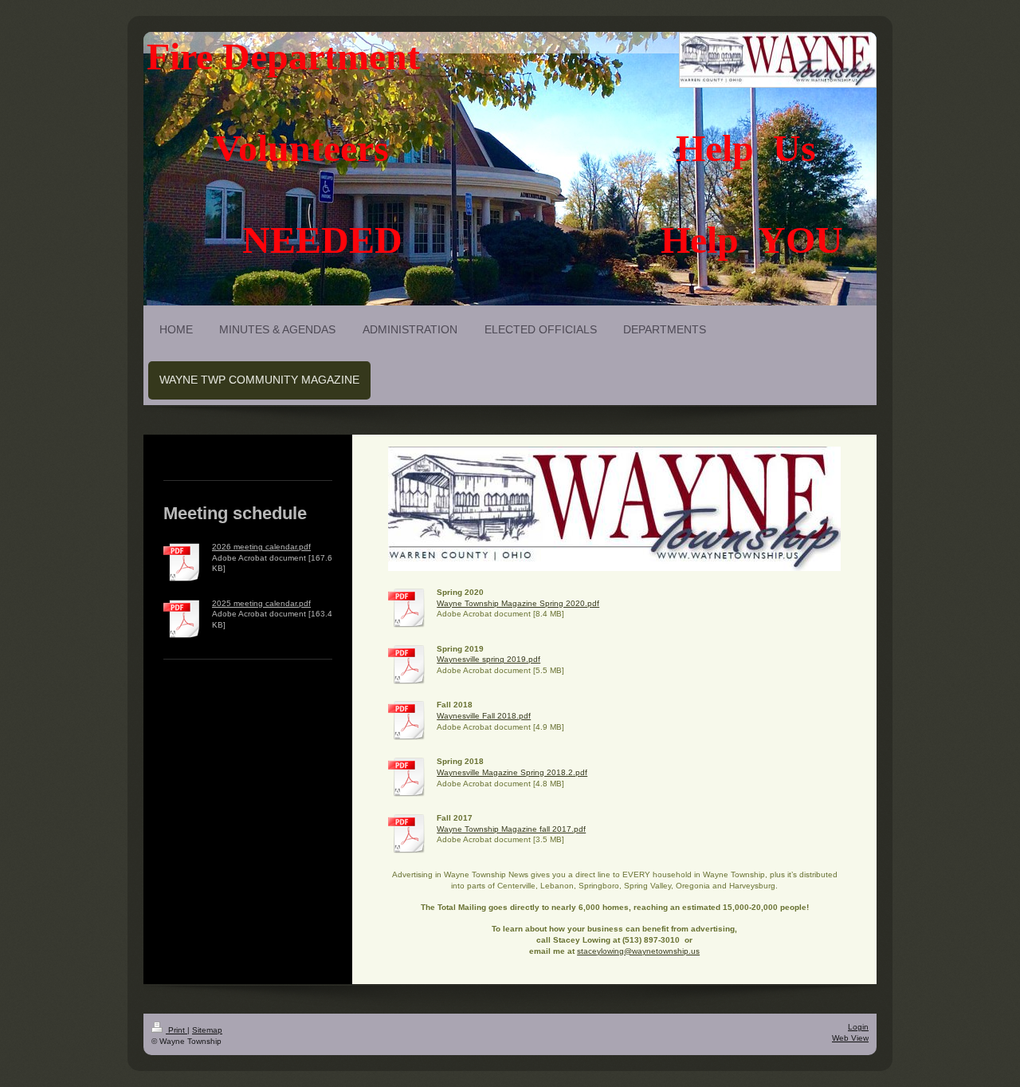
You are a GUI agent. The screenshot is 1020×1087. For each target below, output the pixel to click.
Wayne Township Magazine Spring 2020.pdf (518, 603)
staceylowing (600, 951)
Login (858, 1026)
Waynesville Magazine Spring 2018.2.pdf (512, 772)
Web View (850, 1038)
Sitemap (207, 1030)
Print (176, 1030)
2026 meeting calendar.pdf (261, 546)
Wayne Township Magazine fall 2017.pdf (511, 829)
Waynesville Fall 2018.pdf (484, 715)
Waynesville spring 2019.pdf (488, 659)
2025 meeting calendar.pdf (261, 603)
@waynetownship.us (662, 951)
